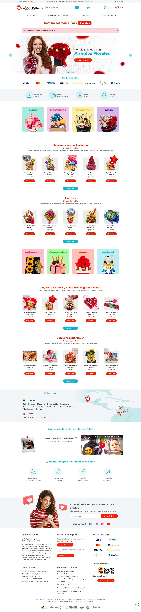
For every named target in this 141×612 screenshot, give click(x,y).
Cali (24, 404)
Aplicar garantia (63, 584)
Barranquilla (52, 404)
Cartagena (64, 404)
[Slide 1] (67, 72)
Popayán (26, 406)
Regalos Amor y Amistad (59, 15)
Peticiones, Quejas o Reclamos (68, 576)
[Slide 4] (71, 72)
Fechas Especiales (108, 15)
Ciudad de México (30, 417)
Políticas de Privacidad (65, 574)
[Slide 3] (69, 72)
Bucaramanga (38, 406)
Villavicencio (28, 409)
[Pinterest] (102, 524)
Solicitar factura (65, 556)
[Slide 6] (73, 72)
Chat (121, 1)
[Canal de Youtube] (109, 524)
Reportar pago (65, 545)
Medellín (41, 404)
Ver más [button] (70, 188)
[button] (29, 2)
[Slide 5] (72, 72)
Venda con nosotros (106, 580)
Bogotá (31, 404)
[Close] (117, 30)
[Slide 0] (66, 72)
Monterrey (45, 417)
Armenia (70, 406)
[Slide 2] (68, 72)
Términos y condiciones (65, 571)
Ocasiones (85, 15)
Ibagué (39, 409)
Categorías (31, 15)
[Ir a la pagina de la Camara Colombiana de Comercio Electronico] (106, 570)
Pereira (61, 406)
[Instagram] (96, 524)
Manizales (51, 406)
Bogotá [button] (33, 1)
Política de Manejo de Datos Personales (71, 588)
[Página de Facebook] (90, 524)
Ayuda (116, 1)
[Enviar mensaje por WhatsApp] (137, 604)
